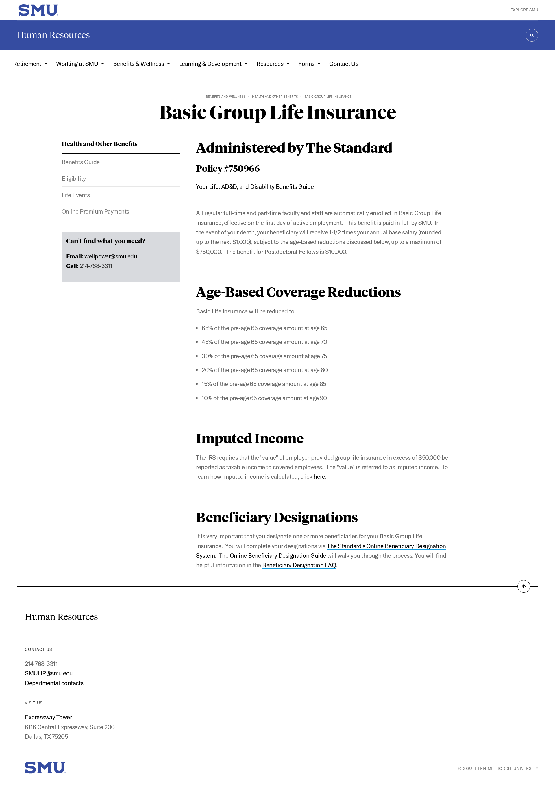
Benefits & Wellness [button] (139, 63)
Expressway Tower (48, 717)
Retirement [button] (27, 63)
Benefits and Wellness (226, 97)
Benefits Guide (81, 162)
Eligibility (74, 178)
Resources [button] (270, 63)
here (319, 476)
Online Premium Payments (95, 211)
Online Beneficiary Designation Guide (278, 555)
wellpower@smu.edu (110, 256)
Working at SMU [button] (77, 63)
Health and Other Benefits (275, 97)
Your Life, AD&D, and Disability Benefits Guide (255, 186)
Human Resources (53, 35)
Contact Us (343, 63)
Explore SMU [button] (524, 9)
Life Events (76, 195)
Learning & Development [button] (211, 63)
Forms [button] (307, 63)
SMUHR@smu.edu (49, 673)
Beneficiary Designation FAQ (299, 565)
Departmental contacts (54, 683)
